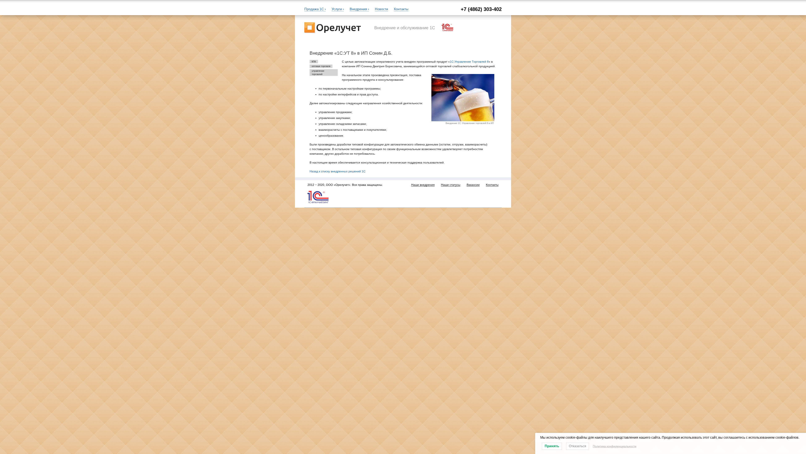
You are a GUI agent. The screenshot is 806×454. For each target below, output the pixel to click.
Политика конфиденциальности (614, 446)
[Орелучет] (332, 27)
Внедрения (358, 9)
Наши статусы (450, 184)
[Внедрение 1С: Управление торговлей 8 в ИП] (462, 97)
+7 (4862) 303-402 (481, 9)
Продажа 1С (314, 9)
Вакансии (473, 184)
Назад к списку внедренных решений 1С (337, 171)
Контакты (401, 9)
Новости (381, 9)
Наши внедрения (423, 184)
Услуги (337, 9)
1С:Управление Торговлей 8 (469, 61)
